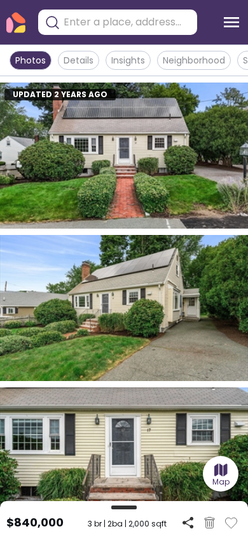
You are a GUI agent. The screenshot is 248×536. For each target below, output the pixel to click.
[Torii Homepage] (15, 22)
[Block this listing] (209, 522)
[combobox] (127, 22)
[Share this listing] (188, 522)
